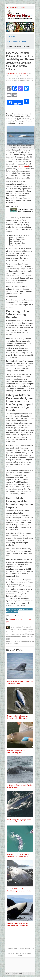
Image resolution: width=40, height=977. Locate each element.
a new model (24, 166)
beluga (12, 619)
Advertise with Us (12, 949)
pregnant (27, 619)
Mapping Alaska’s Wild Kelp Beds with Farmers (25, 210)
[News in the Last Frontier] (20, 15)
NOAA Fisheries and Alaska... (17, 42)
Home (12, 37)
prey (8, 621)
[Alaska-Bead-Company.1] (20, 27)
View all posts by (13, 641)
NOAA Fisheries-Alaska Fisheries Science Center (19, 610)
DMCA (24, 953)
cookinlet (19, 619)
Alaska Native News (16, 973)
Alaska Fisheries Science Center (17, 73)
